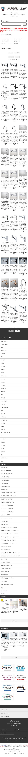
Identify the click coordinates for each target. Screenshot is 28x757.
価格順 (15, 52)
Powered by (6, 753)
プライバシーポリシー (19, 738)
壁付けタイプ (17, 41)
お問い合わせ (3, 732)
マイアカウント (3, 729)
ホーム (2, 34)
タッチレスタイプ (5, 41)
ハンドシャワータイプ (6, 43)
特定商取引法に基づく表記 (9, 738)
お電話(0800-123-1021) (16, 14)
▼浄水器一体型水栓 (8, 34)
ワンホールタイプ (5, 38)
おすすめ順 (11, 52)
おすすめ (16, 43)
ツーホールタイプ (17, 38)
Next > (17, 57)
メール (4, 14)
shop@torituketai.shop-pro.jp (14, 751)
